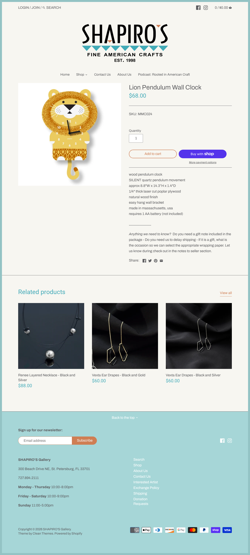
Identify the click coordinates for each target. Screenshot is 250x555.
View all (226, 293)
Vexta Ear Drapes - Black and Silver (193, 375)
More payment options (202, 162)
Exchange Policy (146, 488)
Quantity (135, 130)
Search (139, 459)
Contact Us (142, 476)
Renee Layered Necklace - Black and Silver (46, 377)
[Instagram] (206, 7)
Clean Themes (43, 533)
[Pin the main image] (155, 260)
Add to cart (153, 154)
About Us (140, 471)
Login (23, 8)
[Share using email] (161, 260)
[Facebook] (198, 7)
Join (35, 8)
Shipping (140, 493)
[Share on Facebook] (144, 260)
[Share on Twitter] (150, 260)
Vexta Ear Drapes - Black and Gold (118, 375)
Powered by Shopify (68, 533)
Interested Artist (145, 482)
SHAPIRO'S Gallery (57, 529)
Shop (137, 465)
